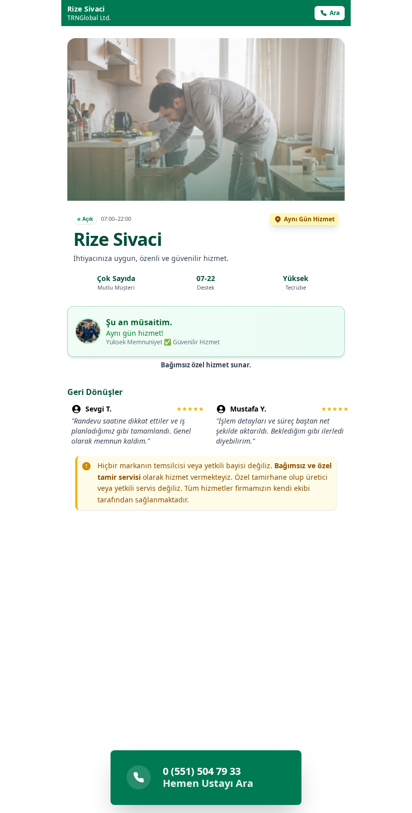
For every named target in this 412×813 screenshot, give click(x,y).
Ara (335, 13)
